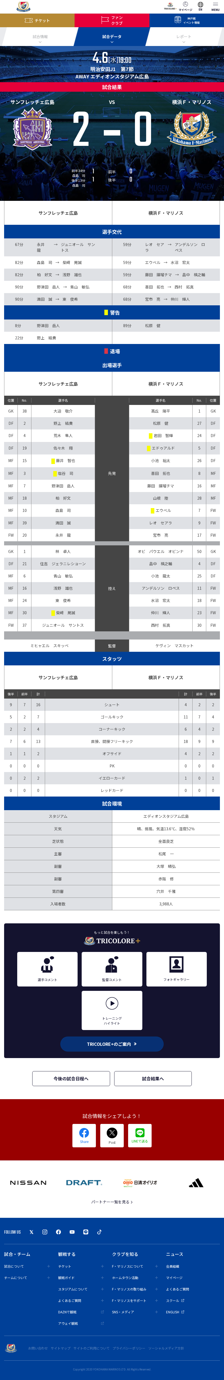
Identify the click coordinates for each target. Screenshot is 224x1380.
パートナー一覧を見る (110, 1201)
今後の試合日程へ (71, 1078)
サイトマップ (60, 1348)
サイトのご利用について (91, 1348)
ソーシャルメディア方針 (166, 1348)
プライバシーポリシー (129, 1348)
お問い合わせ (38, 1348)
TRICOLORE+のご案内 (109, 1044)
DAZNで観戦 (67, 1312)
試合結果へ (153, 1078)
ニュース (174, 1254)
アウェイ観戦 (68, 1323)
